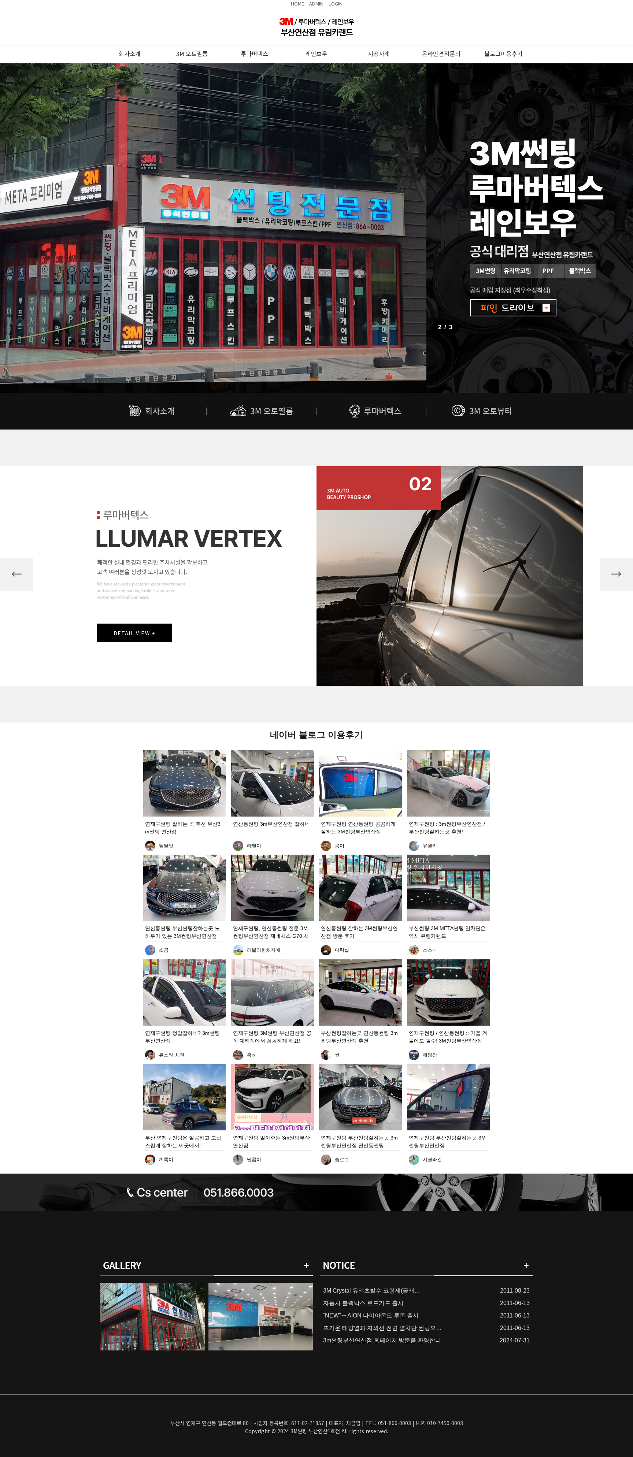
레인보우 (316, 53)
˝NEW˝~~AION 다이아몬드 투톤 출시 (371, 1315)
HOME (297, 3)
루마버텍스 (254, 53)
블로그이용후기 (503, 53)
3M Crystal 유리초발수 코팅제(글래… (371, 1290)
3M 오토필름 (192, 53)
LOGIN (336, 3)
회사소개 (130, 53)
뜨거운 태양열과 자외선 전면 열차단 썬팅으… (382, 1328)
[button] (16, 574)
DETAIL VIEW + (134, 633)
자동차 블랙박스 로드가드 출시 (363, 1303)
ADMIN (316, 3)
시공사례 (379, 53)
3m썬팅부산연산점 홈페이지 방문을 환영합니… (385, 1340)
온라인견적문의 (441, 53)
